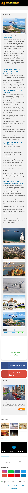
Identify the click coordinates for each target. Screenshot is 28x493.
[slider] (7, 451)
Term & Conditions (17, 485)
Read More (22, 409)
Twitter (18, 330)
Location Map (14, 488)
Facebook (11, 330)
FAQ (23, 485)
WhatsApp (20, 332)
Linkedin (6, 332)
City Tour (5, 402)
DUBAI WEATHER (14, 461)
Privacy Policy (10, 485)
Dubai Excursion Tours (10, 8)
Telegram (13, 332)
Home (3, 8)
